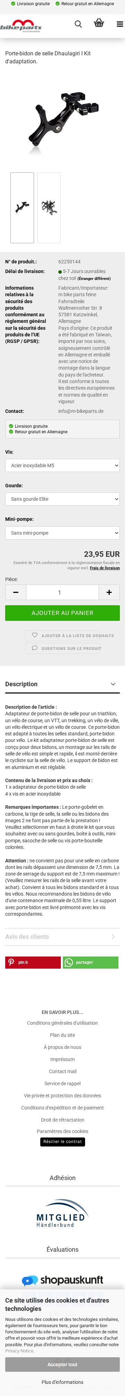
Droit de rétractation (62, 1120)
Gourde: (14, 485)
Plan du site (62, 1035)
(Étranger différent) (94, 279)
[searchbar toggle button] (78, 24)
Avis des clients (27, 936)
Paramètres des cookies (62, 1131)
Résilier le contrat (62, 1141)
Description (21, 684)
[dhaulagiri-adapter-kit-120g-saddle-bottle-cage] (62, 121)
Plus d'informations (62, 1382)
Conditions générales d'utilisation (62, 1023)
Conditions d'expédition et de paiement (62, 1108)
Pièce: (11, 579)
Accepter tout (62, 1364)
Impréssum (62, 1059)
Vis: (9, 452)
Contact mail (62, 1071)
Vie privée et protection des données (62, 1095)
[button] (15, 592)
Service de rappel (62, 1083)
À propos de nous (62, 1047)
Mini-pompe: (19, 519)
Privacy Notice (19, 1350)
